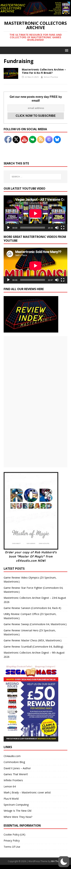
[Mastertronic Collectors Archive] (35, 14)
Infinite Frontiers (13, 780)
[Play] (8, 227)
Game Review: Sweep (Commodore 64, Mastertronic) (35, 624)
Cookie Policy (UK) (14, 834)
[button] (66, 50)
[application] (35, 213)
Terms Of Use (12, 846)
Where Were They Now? (18, 817)
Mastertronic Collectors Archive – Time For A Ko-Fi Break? (44, 71)
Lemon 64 (10, 786)
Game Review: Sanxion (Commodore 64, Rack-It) (32, 608)
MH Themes (57, 861)
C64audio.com (12, 756)
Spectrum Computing (16, 804)
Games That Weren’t (16, 774)
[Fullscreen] (62, 227)
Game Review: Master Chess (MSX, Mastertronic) (33, 640)
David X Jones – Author (17, 768)
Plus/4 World (11, 798)
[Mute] (57, 227)
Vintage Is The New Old (17, 810)
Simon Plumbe (51, 77)
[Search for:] (35, 177)
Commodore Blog (14, 762)
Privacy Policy (12, 840)
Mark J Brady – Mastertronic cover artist (27, 792)
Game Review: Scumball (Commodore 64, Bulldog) (33, 646)
